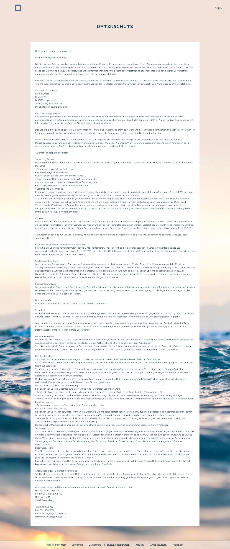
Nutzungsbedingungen (118, 545)
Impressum (77, 545)
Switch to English (158, 545)
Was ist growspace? (56, 545)
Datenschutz (95, 545)
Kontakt (140, 545)
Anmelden (178, 545)
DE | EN (218, 8)
